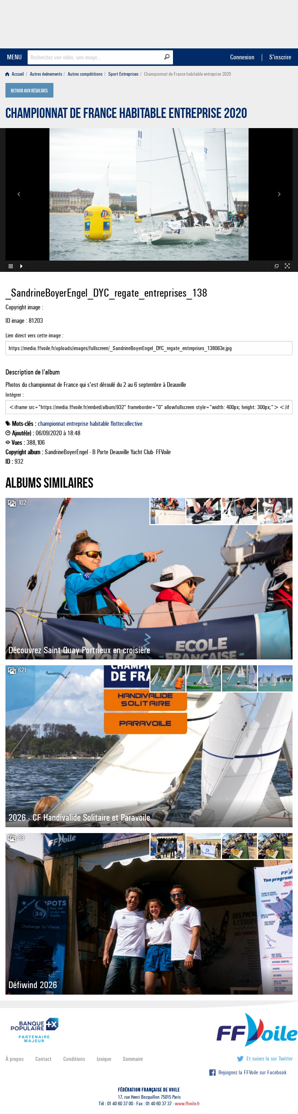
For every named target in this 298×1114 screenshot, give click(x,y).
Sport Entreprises (123, 74)
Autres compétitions (85, 74)
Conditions (74, 1058)
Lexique (104, 1058)
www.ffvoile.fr (187, 1104)
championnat (51, 423)
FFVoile (247, 23)
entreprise (77, 423)
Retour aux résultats (29, 91)
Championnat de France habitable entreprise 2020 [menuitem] (187, 74)
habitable (99, 423)
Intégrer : (14, 394)
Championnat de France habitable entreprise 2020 (126, 115)
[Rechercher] (167, 56)
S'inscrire (280, 57)
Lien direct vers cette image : (34, 335)
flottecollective (126, 423)
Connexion (242, 57)
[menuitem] (16, 74)
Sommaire (133, 1058)
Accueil (17, 74)
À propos (14, 1058)
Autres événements (46, 74)
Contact (43, 1058)
